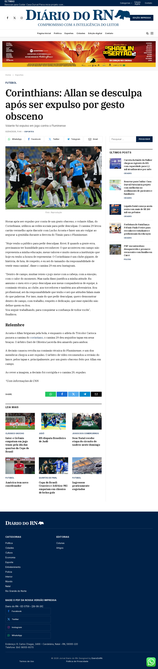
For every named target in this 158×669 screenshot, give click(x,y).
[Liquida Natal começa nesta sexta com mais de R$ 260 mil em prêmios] (115, 209)
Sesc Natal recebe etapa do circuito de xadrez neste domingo (86, 441)
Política (58, 33)
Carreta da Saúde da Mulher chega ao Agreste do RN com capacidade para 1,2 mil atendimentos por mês (138, 165)
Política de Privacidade (77, 661)
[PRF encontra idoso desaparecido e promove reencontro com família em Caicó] (115, 249)
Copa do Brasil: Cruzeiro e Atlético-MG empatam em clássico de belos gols (53, 487)
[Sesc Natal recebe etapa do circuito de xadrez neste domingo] (87, 421)
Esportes (68, 33)
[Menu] (152, 33)
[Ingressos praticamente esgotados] (87, 465)
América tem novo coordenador (16, 484)
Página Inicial (44, 33)
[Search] (147, 33)
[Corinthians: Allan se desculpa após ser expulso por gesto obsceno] (53, 177)
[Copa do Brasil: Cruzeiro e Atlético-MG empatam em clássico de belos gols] (53, 465)
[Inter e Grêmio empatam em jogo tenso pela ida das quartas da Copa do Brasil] (20, 421)
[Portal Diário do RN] (78, 17)
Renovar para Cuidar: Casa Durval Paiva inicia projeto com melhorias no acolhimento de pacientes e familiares (35, 4)
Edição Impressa (142, 18)
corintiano (36, 337)
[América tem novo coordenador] (20, 465)
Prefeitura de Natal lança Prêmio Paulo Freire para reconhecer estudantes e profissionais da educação (137, 229)
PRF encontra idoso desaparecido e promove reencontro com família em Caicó (138, 251)
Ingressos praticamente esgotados (80, 486)
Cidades (81, 33)
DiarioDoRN (96, 658)
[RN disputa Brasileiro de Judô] (53, 421)
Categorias (125, 3)
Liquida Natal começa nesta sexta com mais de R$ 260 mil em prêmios (138, 209)
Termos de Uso (26, 661)
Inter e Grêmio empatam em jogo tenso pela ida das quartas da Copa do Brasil (17, 445)
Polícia (127, 259)
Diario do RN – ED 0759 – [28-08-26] (24, 606)
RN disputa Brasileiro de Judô (52, 440)
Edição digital (138, 3)
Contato (148, 3)
